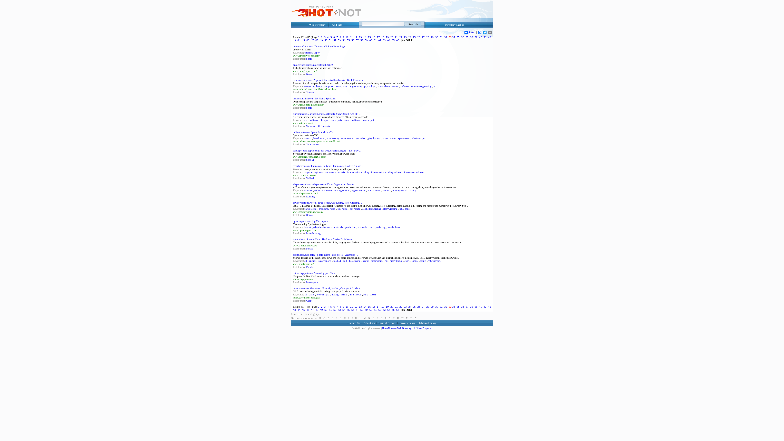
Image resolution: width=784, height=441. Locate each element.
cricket (312, 260)
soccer (373, 294)
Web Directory (317, 24)
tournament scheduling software (386, 172)
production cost (365, 227)
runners (376, 190)
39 (476, 37)
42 (489, 37)
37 (467, 37)
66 (397, 40)
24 (409, 37)
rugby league (396, 260)
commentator (347, 138)
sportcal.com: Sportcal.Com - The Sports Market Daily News (322, 239)
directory (308, 52)
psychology (369, 86)
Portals (309, 248)
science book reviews (388, 86)
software (405, 86)
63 (384, 40)
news (358, 294)
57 (357, 40)
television (416, 138)
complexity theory (313, 86)
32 (445, 37)
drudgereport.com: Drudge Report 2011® (313, 64)
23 (405, 37)
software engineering (421, 86)
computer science (332, 86)
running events (399, 190)
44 (298, 40)
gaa (327, 294)
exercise (308, 190)
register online (358, 190)
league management (313, 172)
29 (432, 37)
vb (435, 86)
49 (321, 40)
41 (485, 37)
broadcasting (333, 138)
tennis (423, 260)
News (309, 74)
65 (393, 40)
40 (480, 37)
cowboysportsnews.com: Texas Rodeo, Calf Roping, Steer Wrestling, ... (327, 202)
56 (352, 40)
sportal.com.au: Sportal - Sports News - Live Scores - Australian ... (325, 254)
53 (339, 40)
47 (312, 40)
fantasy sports (324, 260)
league (366, 260)
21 (396, 37)
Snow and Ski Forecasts (318, 126)
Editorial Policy (428, 323)
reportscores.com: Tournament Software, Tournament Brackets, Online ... (328, 166)
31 (441, 37)
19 (387, 37)
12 (355, 37)
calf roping (355, 208)
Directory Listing (454, 24)
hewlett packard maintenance (318, 227)
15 (369, 37)
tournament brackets (335, 172)
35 (458, 37)
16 (373, 37)
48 (316, 40)
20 (391, 37)
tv (424, 138)
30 (436, 37)
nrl (386, 260)
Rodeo (309, 215)
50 (325, 40)
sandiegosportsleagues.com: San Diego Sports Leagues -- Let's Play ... (327, 150)
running (386, 190)
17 (378, 37)
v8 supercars (434, 260)
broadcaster (318, 138)
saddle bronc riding (371, 208)
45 (303, 40)
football (337, 260)
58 (361, 40)
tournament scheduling (358, 172)
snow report (368, 120)
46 (307, 40)
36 (462, 37)
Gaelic (309, 300)
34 (453, 37)
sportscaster (404, 138)
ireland (344, 294)
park (365, 294)
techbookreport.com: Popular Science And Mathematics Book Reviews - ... (329, 80)
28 (427, 37)
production (350, 227)
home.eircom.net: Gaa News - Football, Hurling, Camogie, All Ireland (326, 288)
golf (345, 260)
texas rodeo (405, 208)
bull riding (342, 208)
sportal (415, 260)
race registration (341, 190)
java (345, 86)
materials (338, 227)
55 (348, 40)
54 (343, 40)
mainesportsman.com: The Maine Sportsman (314, 98)
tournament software (414, 172)
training (412, 190)
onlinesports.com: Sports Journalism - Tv (313, 132)
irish (352, 294)
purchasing (380, 227)
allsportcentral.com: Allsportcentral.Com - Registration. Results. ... (325, 184)
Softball (310, 159)
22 (400, 37)
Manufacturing (313, 233)
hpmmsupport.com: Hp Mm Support (311, 221)
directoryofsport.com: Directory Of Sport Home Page (319, 46)
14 (364, 37)
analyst (307, 138)
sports (393, 138)
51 (330, 40)
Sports (309, 58)
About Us (369, 323)
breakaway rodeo (327, 208)
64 (388, 40)
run (369, 190)
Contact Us (353, 323)
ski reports (337, 120)
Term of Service (387, 323)
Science (310, 92)
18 (382, 37)
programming (355, 86)
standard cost (394, 227)
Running (310, 196)
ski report (324, 120)
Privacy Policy (407, 323)
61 (375, 40)
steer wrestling (390, 208)
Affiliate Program (422, 328)
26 (418, 37)
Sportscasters (312, 144)
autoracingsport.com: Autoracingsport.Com (314, 273)
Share (471, 32)
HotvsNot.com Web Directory (396, 328)
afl (305, 260)
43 (294, 40)
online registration (323, 190)
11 (351, 37)
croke (311, 294)
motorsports (377, 260)
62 (379, 40)
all (305, 294)
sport (317, 52)
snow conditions (352, 120)
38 (471, 37)
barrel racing (310, 208)
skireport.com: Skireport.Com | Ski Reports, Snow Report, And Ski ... (327, 113)
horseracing (354, 260)
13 (360, 37)
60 (370, 40)
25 (414, 37)
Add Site (337, 24)
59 (366, 40)
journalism (361, 138)
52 (334, 40)
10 (347, 37)
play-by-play (374, 138)
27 (423, 37)
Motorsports (312, 282)
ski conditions (311, 120)
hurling (335, 294)
